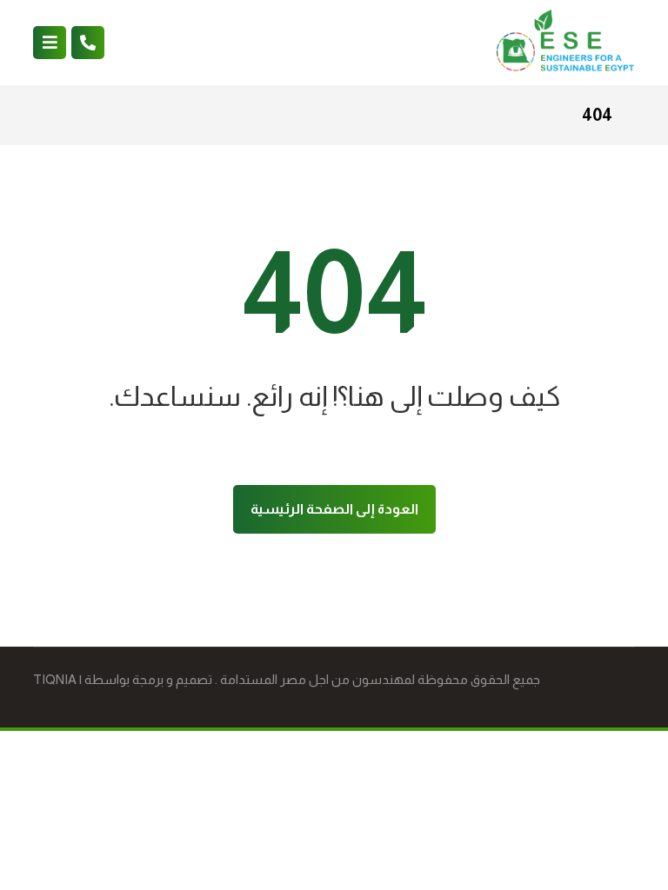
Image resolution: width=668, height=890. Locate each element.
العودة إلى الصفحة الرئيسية (334, 508)
